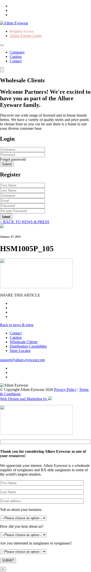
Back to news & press (16, 325)
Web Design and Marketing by (24, 399)
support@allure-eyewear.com (22, 360)
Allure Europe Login (26, 36)
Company (17, 52)
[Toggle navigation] (2, 45)
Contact (16, 61)
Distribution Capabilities (28, 346)
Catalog (16, 57)
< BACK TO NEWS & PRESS (24, 222)
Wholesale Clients (23, 342)
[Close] (2, 69)
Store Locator (20, 351)
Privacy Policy (65, 389)
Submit (7, 164)
